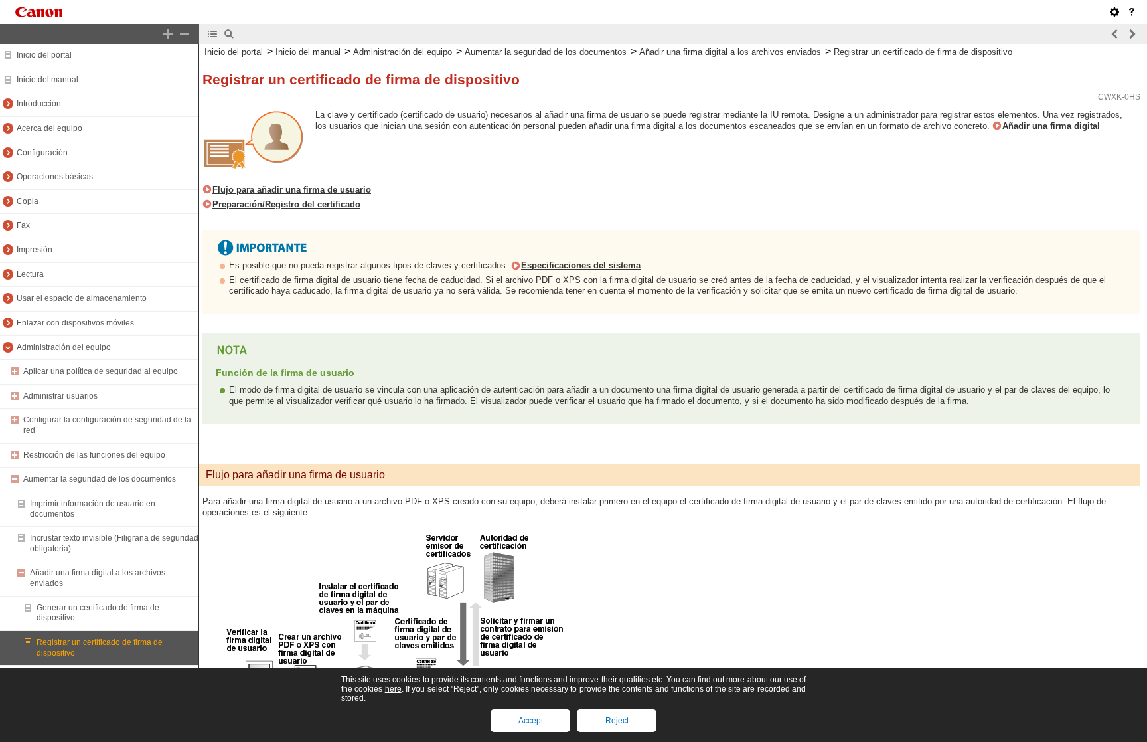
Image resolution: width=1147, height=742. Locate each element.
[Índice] (212, 34)
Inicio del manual (47, 79)
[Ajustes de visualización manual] (1114, 12)
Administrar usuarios (60, 396)
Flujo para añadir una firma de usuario (291, 190)
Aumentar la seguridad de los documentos (99, 479)
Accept (530, 720)
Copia (27, 201)
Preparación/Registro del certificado (286, 204)
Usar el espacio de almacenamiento (82, 298)
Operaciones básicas (55, 176)
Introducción (39, 103)
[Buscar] (229, 34)
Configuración (42, 152)
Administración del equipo (64, 347)
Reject (617, 720)
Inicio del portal (44, 55)
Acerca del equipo (49, 128)
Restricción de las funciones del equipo (94, 455)
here (393, 689)
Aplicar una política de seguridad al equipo (100, 371)
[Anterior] (1115, 34)
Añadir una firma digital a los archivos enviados (730, 52)
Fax (23, 225)
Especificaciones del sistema (581, 265)
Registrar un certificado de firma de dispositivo (923, 52)
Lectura (30, 274)
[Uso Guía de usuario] (1131, 12)
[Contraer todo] (184, 34)
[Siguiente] (1131, 34)
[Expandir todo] (168, 34)
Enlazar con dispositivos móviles (75, 322)
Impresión (34, 249)
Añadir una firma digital (1051, 126)
